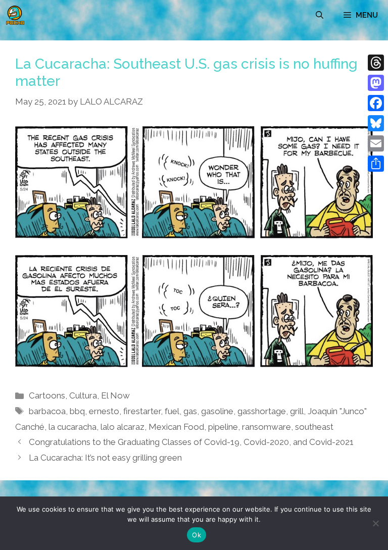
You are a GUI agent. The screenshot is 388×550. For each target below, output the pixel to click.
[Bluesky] (376, 123)
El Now (115, 395)
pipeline (223, 427)
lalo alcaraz (122, 427)
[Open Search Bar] (319, 15)
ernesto (104, 411)
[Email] (376, 143)
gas (190, 411)
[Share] (376, 164)
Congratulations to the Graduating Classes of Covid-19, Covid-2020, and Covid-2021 (191, 442)
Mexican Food (176, 427)
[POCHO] (15, 15)
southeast (314, 427)
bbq (77, 411)
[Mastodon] (376, 83)
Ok (196, 535)
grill (297, 411)
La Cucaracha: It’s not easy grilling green (105, 458)
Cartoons (47, 395)
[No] (375, 523)
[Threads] (376, 63)
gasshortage (261, 411)
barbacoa (47, 411)
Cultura (83, 395)
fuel (172, 411)
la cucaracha (72, 427)
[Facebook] (376, 103)
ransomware (266, 427)
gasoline (217, 411)
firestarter (142, 411)
